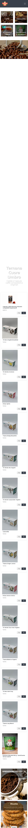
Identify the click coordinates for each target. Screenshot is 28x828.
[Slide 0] (12, 286)
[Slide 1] (15, 286)
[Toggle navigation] (25, 3)
